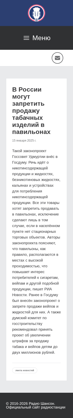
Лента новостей (24, 370)
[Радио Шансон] (36, 13)
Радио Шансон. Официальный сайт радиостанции (35, 405)
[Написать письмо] (57, 58)
